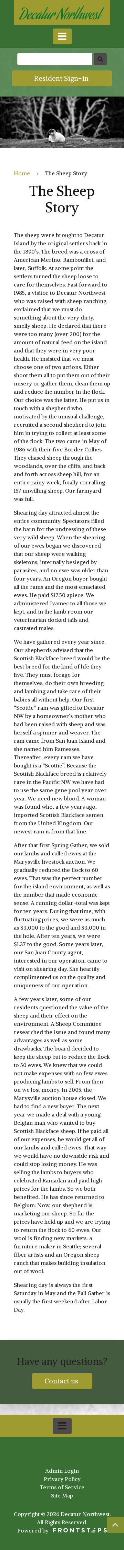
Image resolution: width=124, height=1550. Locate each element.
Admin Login (62, 1470)
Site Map (62, 1495)
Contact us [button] (62, 1381)
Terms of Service (62, 1487)
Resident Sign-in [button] (62, 78)
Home (22, 173)
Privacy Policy (62, 1478)
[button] (115, 1525)
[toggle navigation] (62, 36)
